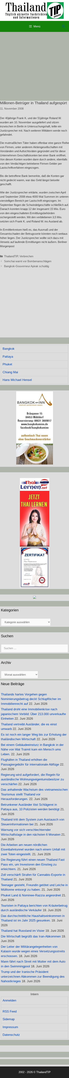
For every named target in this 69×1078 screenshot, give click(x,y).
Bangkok (9, 348)
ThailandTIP (11, 256)
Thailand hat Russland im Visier (23, 930)
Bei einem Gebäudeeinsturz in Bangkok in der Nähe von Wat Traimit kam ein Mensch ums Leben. (32, 749)
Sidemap (9, 1019)
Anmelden (9, 1000)
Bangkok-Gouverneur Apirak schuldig (26, 266)
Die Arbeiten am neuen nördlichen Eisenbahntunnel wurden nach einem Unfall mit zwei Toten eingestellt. (33, 849)
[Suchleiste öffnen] (63, 26)
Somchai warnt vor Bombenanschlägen (27, 261)
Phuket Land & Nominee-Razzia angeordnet (31, 895)
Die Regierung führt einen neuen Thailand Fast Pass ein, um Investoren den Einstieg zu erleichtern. (33, 864)
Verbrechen (26, 256)
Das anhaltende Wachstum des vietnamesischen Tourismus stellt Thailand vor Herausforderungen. (34, 794)
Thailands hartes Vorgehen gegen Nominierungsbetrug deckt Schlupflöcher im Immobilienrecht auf (31, 699)
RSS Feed (10, 1011)
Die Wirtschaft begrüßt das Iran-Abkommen (31, 936)
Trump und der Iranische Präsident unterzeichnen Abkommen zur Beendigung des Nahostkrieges (33, 976)
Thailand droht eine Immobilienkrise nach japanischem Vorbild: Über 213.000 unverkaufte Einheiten (33, 714)
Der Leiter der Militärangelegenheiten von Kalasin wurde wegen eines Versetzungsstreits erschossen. (33, 951)
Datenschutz (11, 1035)
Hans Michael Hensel (17, 380)
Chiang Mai (10, 372)
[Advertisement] (34, 66)
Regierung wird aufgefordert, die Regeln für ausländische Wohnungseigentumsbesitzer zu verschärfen (32, 779)
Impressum (10, 1027)
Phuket (7, 364)
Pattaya (8, 356)
